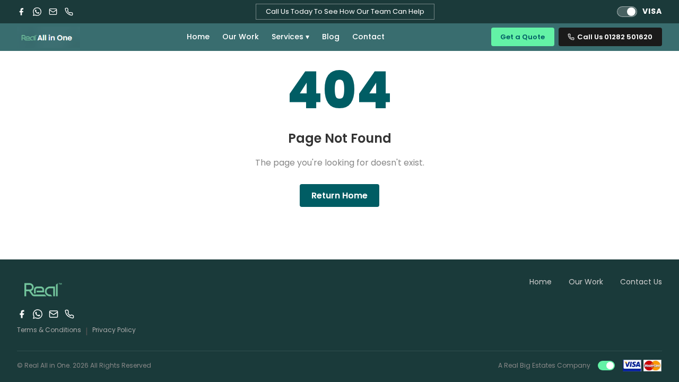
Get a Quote (522, 37)
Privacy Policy (114, 329)
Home (198, 36)
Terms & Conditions (49, 329)
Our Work (240, 36)
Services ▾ (290, 36)
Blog (331, 36)
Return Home (339, 195)
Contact (368, 36)
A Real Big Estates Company (544, 365)
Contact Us (641, 281)
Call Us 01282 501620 (614, 37)
